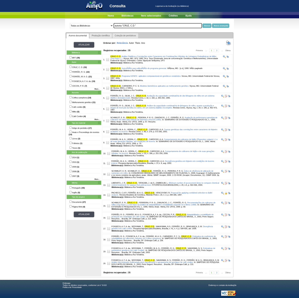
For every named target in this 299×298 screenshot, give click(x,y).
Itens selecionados (151, 15)
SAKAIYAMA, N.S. (163, 226)
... (206, 50)
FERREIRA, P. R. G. (147, 203)
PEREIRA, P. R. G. (146, 118)
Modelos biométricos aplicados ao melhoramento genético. (164, 86)
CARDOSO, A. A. (156, 129)
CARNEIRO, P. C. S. (130, 86)
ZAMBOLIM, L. (162, 183)
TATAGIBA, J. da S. (146, 183)
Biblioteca (76, 53)
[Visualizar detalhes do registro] (224, 57)
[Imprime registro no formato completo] (227, 57)
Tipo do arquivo (78, 197)
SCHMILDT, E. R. (117, 118)
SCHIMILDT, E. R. (119, 171)
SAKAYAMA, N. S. (195, 248)
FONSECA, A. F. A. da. (152, 214)
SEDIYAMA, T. (137, 226)
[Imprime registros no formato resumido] (228, 45)
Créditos (173, 15)
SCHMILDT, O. (134, 171)
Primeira (199, 50)
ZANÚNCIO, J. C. (162, 118)
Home (111, 15)
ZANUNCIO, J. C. (164, 203)
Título (137, 43)
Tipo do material (78, 123)
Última (227, 50)
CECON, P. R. (169, 214)
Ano (143, 43)
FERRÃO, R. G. (117, 96)
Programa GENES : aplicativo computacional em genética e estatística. (151, 76)
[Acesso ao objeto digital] (225, 97)
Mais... (97, 89)
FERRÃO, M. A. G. (118, 129)
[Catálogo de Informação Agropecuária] (94, 11)
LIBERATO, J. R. (118, 183)
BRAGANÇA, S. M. (194, 226)
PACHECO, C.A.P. (119, 193)
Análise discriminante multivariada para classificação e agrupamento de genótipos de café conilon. (152, 262)
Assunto (75, 92)
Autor (74, 62)
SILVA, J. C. (130, 96)
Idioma (74, 183)
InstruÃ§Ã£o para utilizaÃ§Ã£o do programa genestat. (144, 68)
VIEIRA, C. (131, 129)
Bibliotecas (127, 15)
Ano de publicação (79, 152)
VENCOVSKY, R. (163, 193)
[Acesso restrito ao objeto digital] (225, 194)
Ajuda (188, 15)
